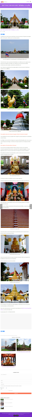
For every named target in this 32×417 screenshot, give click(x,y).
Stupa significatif (12, 335)
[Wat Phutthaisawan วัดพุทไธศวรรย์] (8, 345)
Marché (9, 335)
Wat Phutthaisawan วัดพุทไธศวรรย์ (8, 406)
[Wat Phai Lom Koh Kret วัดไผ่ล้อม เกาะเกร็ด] (16, 19)
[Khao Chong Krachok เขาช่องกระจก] (2, 400)
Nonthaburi (18, 7)
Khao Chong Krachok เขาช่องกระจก (8, 399)
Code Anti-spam (10, 390)
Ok (14, 415)
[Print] (4, 31)
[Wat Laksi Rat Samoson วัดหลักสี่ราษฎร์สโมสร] (8, 360)
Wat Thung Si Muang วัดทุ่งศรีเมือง (8, 402)
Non (17, 415)
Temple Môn (15, 335)
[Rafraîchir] (6, 387)
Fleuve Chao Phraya (3, 335)
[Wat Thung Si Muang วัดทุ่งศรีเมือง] (2, 404)
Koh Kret (7, 335)
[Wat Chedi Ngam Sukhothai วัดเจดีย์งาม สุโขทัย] (24, 345)
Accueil (15, 7)
